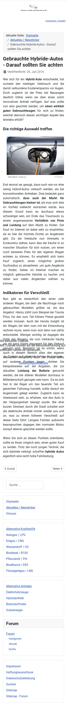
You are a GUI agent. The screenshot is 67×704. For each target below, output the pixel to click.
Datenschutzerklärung (33, 363)
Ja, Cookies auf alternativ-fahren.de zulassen (32, 356)
